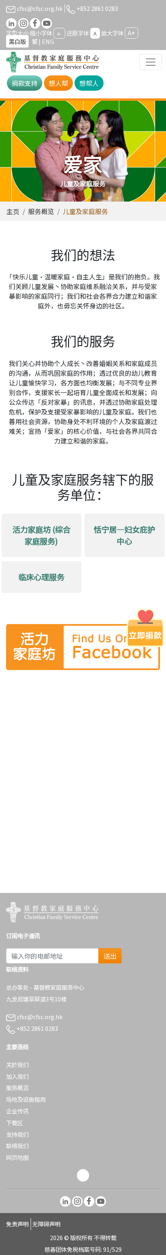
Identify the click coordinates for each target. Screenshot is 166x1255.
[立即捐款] (145, 627)
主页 (12, 211)
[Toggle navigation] (150, 62)
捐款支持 (24, 83)
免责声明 (17, 1224)
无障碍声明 (46, 1224)
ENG (48, 41)
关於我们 (17, 1064)
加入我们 (17, 1076)
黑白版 (17, 41)
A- (59, 33)
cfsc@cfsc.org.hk (39, 8)
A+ (131, 32)
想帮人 (89, 83)
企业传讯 (17, 1111)
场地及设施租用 (26, 1099)
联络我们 (17, 1145)
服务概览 (41, 211)
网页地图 (17, 1157)
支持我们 (17, 1134)
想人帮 (58, 83)
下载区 (14, 1122)
